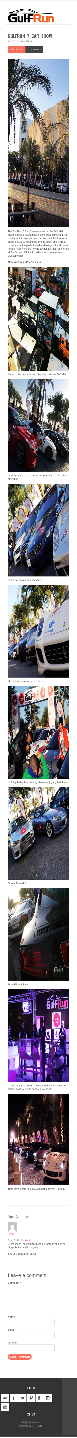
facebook (14, 1398)
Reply (27, 1240)
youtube (5, 1407)
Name (12, 1316)
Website (12, 1342)
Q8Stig (11, 1234)
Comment (34, 49)
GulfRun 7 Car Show (30, 36)
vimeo (31, 1398)
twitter (22, 1398)
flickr (5, 1398)
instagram (48, 1398)
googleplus (40, 1398)
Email (12, 1329)
